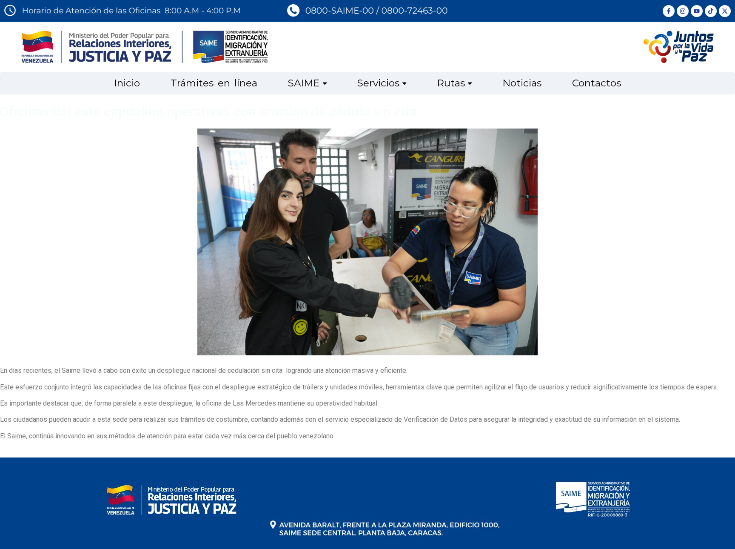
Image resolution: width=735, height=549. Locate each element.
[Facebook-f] (669, 11)
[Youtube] (697, 11)
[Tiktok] (711, 11)
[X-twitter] (725, 11)
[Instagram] (683, 11)
